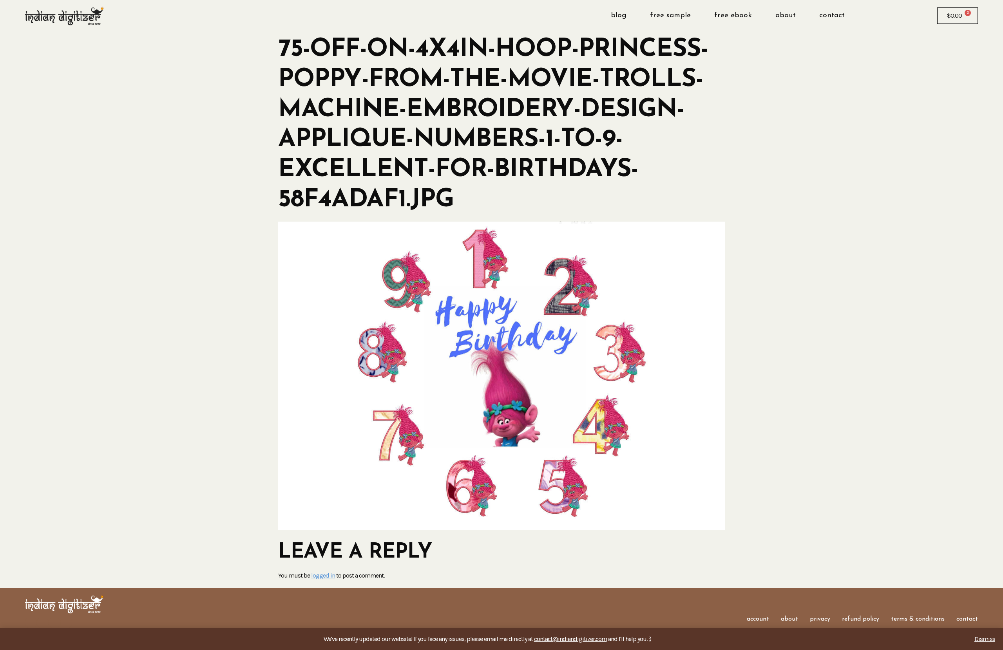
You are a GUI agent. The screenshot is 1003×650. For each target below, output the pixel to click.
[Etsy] (54, 622)
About (785, 15)
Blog (618, 15)
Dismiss (984, 639)
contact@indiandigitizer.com (570, 639)
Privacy (820, 619)
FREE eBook (733, 15)
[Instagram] (43, 622)
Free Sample (670, 15)
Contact (832, 15)
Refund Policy (860, 619)
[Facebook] (31, 622)
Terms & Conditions (918, 619)
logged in (323, 575)
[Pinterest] (66, 622)
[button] (876, 15)
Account (758, 619)
